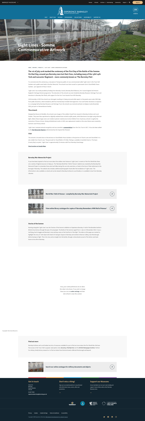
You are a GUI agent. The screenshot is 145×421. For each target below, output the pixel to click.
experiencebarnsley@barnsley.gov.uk (37, 394)
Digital (124, 2)
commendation (67, 127)
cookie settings (74, 291)
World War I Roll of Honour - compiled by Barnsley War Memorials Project (72, 194)
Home (29, 67)
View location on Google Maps (37, 146)
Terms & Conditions (54, 413)
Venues (90, 2)
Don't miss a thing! (67, 381)
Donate (135, 13)
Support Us (97, 17)
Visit (46, 17)
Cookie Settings (44, 413)
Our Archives (68, 17)
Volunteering (110, 2)
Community (118, 2)
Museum (60, 17)
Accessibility (87, 17)
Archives (102, 2)
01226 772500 (31, 392)
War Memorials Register (39, 130)
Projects (40, 67)
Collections (78, 17)
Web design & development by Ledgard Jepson (57, 417)
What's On (53, 17)
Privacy (30, 413)
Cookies (36, 413)
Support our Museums (99, 381)
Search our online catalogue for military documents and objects (68, 367)
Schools (96, 2)
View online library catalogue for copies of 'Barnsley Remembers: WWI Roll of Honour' (76, 208)
